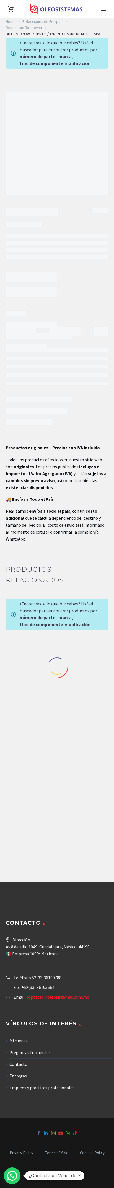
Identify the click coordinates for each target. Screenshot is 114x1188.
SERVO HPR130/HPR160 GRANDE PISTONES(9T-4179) (85, 705)
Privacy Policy (21, 1153)
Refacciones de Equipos (42, 21)
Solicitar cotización (28, 721)
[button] (12, 1175)
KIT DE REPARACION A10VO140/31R (28, 700)
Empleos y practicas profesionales (41, 1087)
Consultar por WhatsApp (36, 277)
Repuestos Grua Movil (24, 816)
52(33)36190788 (46, 977)
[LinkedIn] (46, 1133)
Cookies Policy (92, 1153)
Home (10, 21)
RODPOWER (34, 307)
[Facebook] (39, 1133)
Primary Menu (103, 9)
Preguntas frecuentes (30, 1052)
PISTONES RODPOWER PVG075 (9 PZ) (28, 826)
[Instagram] (53, 1133)
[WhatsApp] (68, 1133)
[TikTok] (75, 1133)
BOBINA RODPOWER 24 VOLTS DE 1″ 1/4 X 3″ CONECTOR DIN (85, 829)
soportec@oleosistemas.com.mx (57, 997)
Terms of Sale (56, 1153)
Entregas (18, 1076)
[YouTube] (60, 1133)
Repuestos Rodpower (24, 27)
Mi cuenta (18, 1041)
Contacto (18, 1064)
